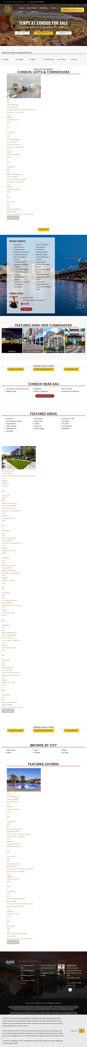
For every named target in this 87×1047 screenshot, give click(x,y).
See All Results (13, 217)
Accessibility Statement (53, 1003)
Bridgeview (54, 351)
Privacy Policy (31, 1003)
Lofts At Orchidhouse (75, 351)
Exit (82, 1031)
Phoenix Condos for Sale (48, 965)
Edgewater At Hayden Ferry (12, 351)
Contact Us (74, 1031)
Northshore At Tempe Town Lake (33, 350)
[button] (3, 339)
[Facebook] (70, 990)
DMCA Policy (41, 1003)
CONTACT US (71, 985)
